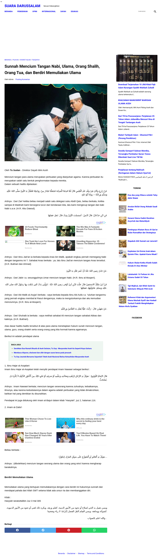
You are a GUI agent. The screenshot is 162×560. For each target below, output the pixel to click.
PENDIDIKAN (22, 11)
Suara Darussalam (22, 6)
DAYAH (63, 11)
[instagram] (154, 6)
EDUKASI (74, 11)
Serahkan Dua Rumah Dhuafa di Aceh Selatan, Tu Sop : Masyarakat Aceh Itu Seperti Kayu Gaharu (53, 348)
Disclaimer (71, 553)
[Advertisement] (56, 36)
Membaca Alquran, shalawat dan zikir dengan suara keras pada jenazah (42, 353)
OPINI (34, 11)
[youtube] (148, 6)
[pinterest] (69, 530)
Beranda (9, 11)
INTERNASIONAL (49, 11)
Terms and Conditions (95, 553)
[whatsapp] (94, 530)
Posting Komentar (23, 79)
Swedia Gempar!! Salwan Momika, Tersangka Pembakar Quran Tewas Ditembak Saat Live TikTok (134, 154)
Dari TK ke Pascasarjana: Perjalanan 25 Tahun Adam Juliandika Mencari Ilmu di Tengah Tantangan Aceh (136, 119)
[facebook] (137, 6)
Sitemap (81, 553)
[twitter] (143, 6)
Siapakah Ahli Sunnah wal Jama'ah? (143, 241)
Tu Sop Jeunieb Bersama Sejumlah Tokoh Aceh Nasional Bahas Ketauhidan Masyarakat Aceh (51, 357)
